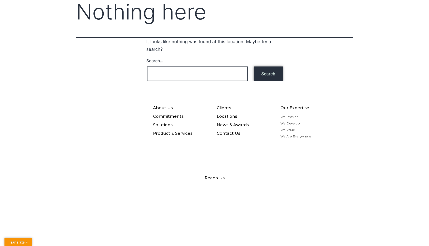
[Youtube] (214, 187)
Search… (154, 60)
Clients (224, 107)
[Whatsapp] (193, 187)
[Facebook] (150, 187)
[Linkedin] (235, 187)
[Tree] (278, 187)
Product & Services (172, 133)
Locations (227, 116)
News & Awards (233, 124)
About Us (163, 107)
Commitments (168, 116)
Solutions (162, 124)
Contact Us (228, 133)
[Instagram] (172, 187)
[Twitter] (257, 187)
